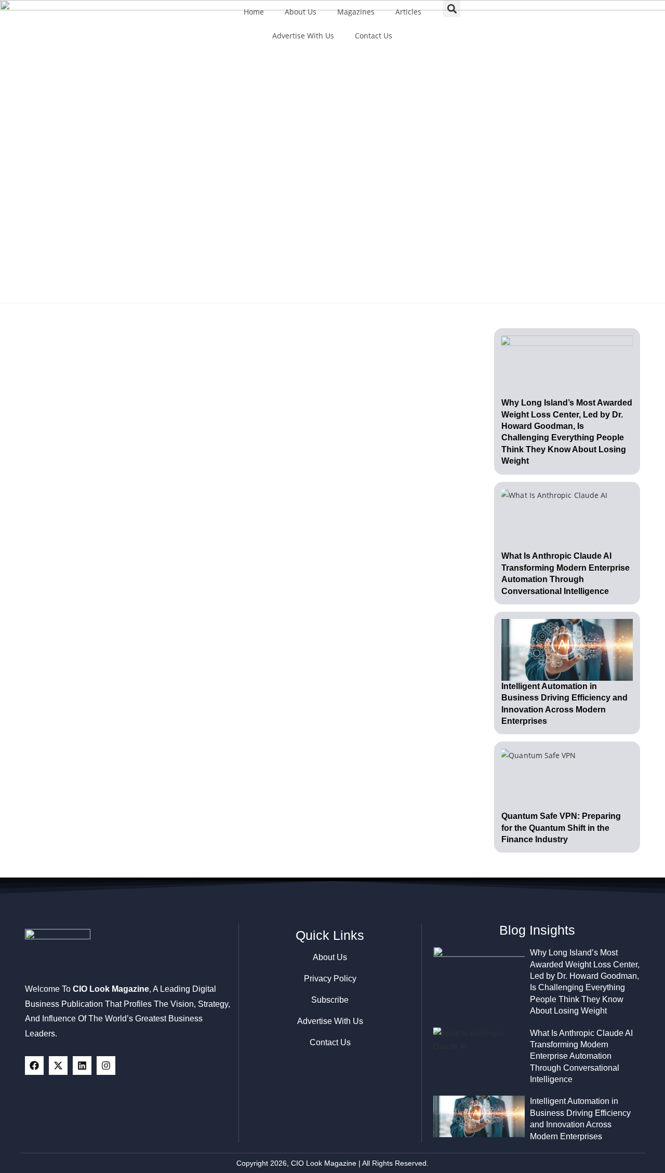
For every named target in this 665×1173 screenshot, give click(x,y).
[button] (451, 8)
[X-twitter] (58, 1065)
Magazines (356, 12)
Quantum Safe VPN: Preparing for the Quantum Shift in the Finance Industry (561, 828)
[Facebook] (34, 1065)
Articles (408, 12)
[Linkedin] (82, 1065)
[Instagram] (106, 1065)
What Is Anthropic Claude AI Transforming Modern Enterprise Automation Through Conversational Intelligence (581, 1056)
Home (254, 12)
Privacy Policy (330, 978)
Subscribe (330, 999)
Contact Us (373, 36)
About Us (300, 12)
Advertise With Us (303, 36)
